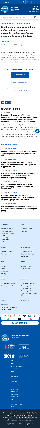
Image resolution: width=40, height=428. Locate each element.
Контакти (14, 402)
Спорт (23, 262)
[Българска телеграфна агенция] (5, 337)
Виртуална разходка (17, 366)
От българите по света (8, 283)
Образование (5, 271)
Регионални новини (7, 231)
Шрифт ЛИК (14, 389)
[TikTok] (35, 315)
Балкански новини (6, 251)
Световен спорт (26, 266)
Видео (3, 300)
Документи (14, 376)
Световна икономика (27, 251)
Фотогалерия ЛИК (26, 288)
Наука (3, 269)
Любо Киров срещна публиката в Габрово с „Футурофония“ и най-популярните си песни (20, 153)
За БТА (12, 364)
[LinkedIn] (30, 315)
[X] (25, 315)
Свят (22, 224)
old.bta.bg (13, 407)
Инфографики (26, 300)
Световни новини (26, 228)
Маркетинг (14, 391)
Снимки (24, 279)
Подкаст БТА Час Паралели (9, 307)
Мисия (12, 371)
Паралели (24, 231)
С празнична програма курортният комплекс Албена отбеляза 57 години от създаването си (18, 164)
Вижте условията (20, 90)
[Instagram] (10, 315)
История (13, 374)
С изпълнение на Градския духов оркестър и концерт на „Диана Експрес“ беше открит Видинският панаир (19, 175)
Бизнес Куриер (25, 256)
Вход (35, 9)
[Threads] (15, 315)
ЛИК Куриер (4, 274)
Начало (3, 24)
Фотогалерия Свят (27, 286)
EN (27, 2)
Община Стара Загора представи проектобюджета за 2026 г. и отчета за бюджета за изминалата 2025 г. (19, 197)
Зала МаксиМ (14, 394)
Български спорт (26, 269)
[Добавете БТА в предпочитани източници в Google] (31, 318)
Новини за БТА (15, 369)
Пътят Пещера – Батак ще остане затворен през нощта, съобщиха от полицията (17, 186)
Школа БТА (14, 381)
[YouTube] (20, 315)
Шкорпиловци (15, 384)
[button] (23, 2)
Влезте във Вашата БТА (20, 82)
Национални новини (23, 23)
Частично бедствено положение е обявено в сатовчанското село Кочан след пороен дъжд (20, 208)
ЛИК (2, 262)
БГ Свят (3, 279)
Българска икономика (27, 254)
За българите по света (8, 286)
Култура (3, 266)
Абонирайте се (20, 74)
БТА (12, 361)
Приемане (10, 424)
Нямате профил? (34, 11)
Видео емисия (5, 304)
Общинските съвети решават (7, 234)
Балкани (4, 247)
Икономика (25, 247)
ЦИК (2, 242)
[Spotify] (8, 318)
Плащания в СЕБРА (16, 404)
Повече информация (25, 424)
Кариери (13, 379)
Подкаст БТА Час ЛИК (7, 310)
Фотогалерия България (28, 283)
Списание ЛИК (15, 397)
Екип (12, 399)
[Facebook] (5, 315)
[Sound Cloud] (20, 318)
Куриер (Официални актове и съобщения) (9, 238)
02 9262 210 (21, 323)
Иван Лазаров (5, 41)
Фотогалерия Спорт (27, 291)
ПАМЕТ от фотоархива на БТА (29, 294)
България (11, 23)
